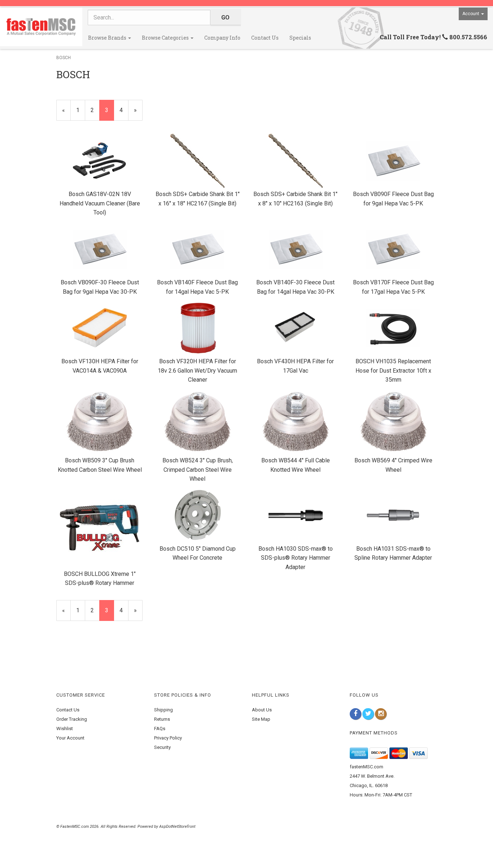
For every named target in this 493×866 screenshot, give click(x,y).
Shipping (163, 709)
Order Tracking (71, 719)
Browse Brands (107, 37)
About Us (262, 709)
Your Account (70, 738)
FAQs (159, 728)
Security (162, 747)
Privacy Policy (168, 738)
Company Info (222, 37)
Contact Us (265, 37)
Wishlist (64, 728)
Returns (162, 719)
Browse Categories (166, 37)
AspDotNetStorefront (177, 826)
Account (471, 13)
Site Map (261, 719)
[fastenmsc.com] (41, 27)
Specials (300, 37)
